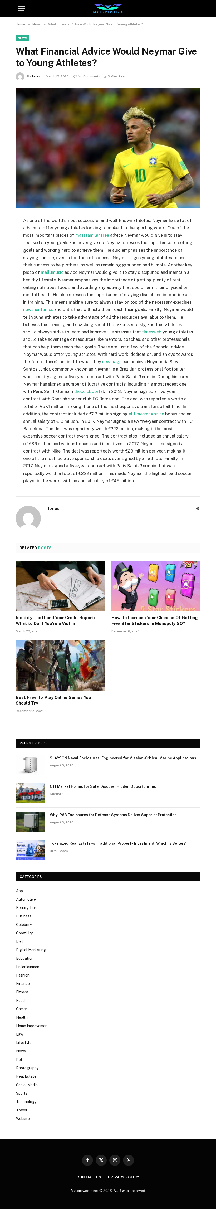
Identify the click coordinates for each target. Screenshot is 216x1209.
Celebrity (24, 924)
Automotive (26, 899)
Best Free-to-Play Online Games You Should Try (53, 700)
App (19, 891)
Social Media (27, 1085)
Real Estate (26, 1076)
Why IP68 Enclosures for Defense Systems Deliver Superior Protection (113, 815)
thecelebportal (89, 391)
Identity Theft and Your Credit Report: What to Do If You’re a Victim (55, 620)
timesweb (151, 331)
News (22, 38)
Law (19, 1034)
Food (20, 1000)
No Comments (89, 76)
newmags (111, 361)
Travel (21, 1110)
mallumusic (52, 272)
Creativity (24, 933)
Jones (36, 76)
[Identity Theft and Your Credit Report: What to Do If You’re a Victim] (60, 586)
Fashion (23, 975)
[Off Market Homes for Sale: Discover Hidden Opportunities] (30, 793)
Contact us (89, 1177)
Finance (23, 984)
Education (24, 958)
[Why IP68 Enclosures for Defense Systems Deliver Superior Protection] (30, 822)
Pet (19, 1059)
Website (23, 1118)
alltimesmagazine (146, 413)
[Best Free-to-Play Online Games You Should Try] (60, 665)
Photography (27, 1068)
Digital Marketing (31, 950)
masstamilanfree (92, 235)
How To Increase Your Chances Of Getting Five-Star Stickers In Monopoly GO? (154, 620)
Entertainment (28, 967)
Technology (26, 1102)
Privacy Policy (123, 1177)
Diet (19, 941)
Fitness (22, 992)
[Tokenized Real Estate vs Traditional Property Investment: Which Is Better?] (30, 850)
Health (22, 1017)
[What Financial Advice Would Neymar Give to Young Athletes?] (108, 148)
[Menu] (21, 8)
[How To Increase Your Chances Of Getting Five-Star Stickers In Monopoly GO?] (155, 586)
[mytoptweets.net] (108, 8)
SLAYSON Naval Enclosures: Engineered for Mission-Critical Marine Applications (123, 758)
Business (23, 916)
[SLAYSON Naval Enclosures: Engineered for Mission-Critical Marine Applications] (30, 765)
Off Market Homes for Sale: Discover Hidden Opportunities (103, 786)
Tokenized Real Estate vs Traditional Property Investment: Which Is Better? (118, 843)
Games (22, 1009)
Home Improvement (32, 1026)
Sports (21, 1093)
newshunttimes (38, 309)
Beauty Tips (26, 908)
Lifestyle (23, 1043)
